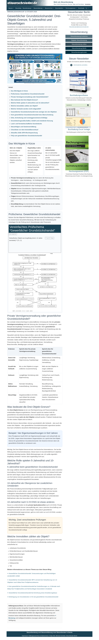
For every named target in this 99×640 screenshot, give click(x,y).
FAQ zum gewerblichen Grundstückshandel (26, 135)
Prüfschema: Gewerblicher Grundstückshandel (27, 94)
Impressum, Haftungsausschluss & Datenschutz (35, 635)
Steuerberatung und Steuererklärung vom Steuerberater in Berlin (49, 632)
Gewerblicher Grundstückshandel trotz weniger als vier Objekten (34, 112)
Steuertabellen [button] (59, 8)
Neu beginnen (12, 234)
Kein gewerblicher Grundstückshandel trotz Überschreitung (32, 115)
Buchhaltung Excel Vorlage (79, 129)
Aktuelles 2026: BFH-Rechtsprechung (24, 133)
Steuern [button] (10, 8)
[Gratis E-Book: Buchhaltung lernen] (77, 153)
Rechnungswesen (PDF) (79, 171)
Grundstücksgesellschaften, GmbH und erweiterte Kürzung (32, 121)
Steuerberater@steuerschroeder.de (79, 27)
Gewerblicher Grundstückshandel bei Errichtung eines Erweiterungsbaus (33, 593)
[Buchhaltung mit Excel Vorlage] (78, 115)
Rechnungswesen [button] (71, 8)
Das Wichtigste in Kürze (19, 91)
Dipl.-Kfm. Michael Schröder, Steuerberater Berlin (63, 635)
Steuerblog (18, 8)
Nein (52, 238)
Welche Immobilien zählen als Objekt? (24, 106)
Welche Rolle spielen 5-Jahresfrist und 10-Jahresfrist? (30, 103)
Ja (47, 238)
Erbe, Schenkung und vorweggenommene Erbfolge (29, 118)
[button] (87, 8)
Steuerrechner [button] (49, 8)
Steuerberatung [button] (27, 8)
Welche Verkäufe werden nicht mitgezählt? (26, 109)
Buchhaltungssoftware (79, 95)
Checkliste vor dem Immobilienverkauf (24, 129)
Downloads (81, 8)
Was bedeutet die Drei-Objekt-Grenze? (24, 100)
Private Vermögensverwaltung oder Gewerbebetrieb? (29, 97)
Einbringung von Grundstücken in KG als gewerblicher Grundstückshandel (33, 597)
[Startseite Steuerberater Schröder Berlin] (29, 3)
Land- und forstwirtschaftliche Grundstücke (26, 123)
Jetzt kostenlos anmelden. (80, 65)
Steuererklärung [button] (38, 8)
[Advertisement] (35, 249)
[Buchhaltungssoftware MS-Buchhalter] (77, 81)
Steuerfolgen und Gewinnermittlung (23, 126)
